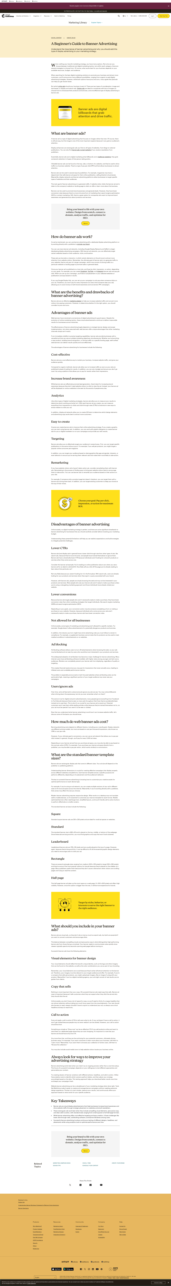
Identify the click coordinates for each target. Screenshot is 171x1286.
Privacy (110, 1277)
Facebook (84, 271)
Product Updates (37, 1229)
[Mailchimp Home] (7, 16)
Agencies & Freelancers (82, 1226)
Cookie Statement (31, 1283)
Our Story (101, 1226)
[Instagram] (89, 1269)
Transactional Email (38, 1234)
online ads (61, 86)
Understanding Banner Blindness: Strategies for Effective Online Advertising (38, 1205)
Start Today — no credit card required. (97, 11)
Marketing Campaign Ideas (61, 1163)
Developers (79, 1229)
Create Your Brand (118, 1163)
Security (35, 1243)
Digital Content (56, 38)
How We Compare (37, 1237)
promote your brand (83, 244)
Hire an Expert (123, 1229)
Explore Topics (96, 22)
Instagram (100, 271)
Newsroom (101, 1229)
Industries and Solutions (22, 16)
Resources (47, 16)
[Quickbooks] (27, 1)
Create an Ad (71, 37)
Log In (152, 16)
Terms (114, 1277)
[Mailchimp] (34, 1)
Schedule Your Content (90, 1165)
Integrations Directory (59, 1234)
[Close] (168, 1282)
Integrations (36, 16)
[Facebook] (81, 1269)
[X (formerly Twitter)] (85, 1269)
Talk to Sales (122, 1234)
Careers (100, 1234)
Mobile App (36, 1248)
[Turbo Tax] (11, 1)
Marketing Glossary (58, 1232)
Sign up (85, 223)
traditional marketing (104, 157)
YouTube (90, 271)
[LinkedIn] (93, 1269)
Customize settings (158, 1282)
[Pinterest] (101, 1269)
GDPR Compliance (38, 1240)
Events (77, 1232)
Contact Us (122, 1226)
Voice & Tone (86, 1163)
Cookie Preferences (124, 1277)
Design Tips (57, 1165)
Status (34, 1246)
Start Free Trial (163, 16)
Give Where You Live (103, 1232)
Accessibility (101, 1237)
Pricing (69, 16)
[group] (125, 15)
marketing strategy (75, 301)
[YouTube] (97, 1269)
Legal (117, 1277)
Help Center (122, 1232)
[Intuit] (4, 1)
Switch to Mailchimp (59, 16)
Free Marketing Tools (58, 1229)
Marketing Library (78, 22)
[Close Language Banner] (168, 6)
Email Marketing (37, 1232)
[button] (125, 15)
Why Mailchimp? (37, 1226)
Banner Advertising (23, 1208)
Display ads (81, 88)
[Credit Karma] (19, 1)
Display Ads (21, 1202)
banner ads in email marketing (81, 150)
